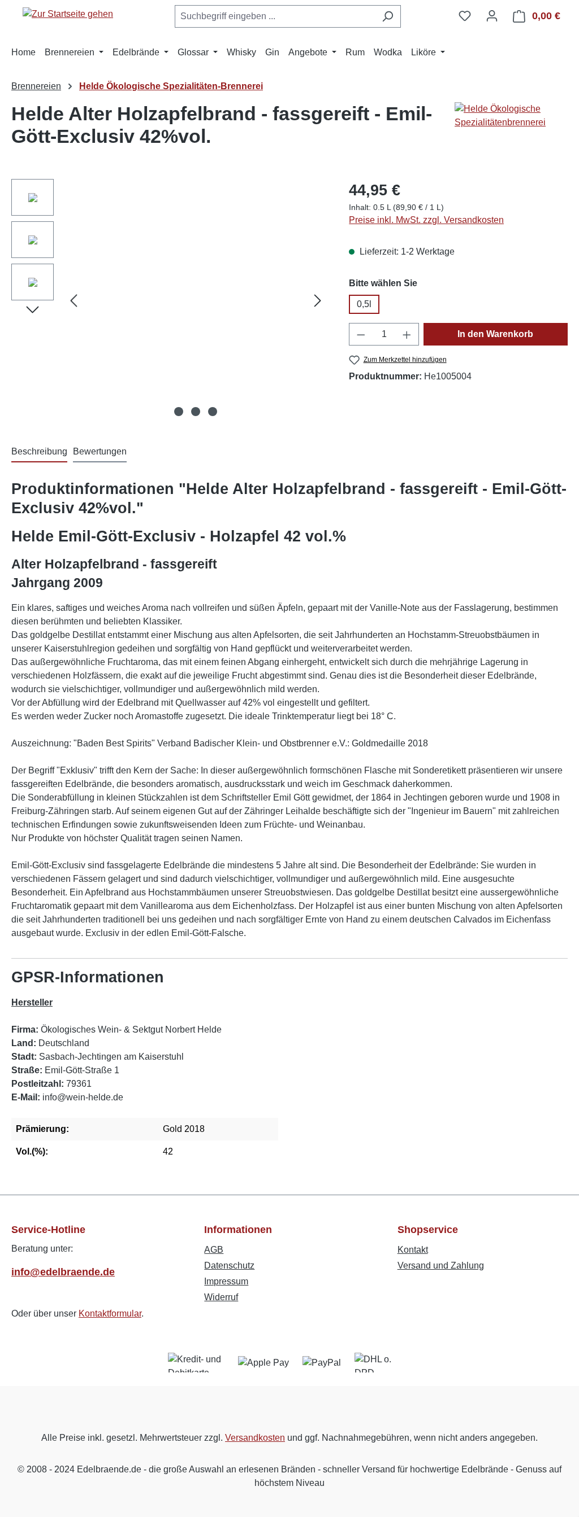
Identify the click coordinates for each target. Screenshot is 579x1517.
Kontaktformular (110, 1313)
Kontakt (412, 1249)
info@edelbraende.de (63, 1272)
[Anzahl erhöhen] (407, 334)
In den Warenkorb (495, 334)
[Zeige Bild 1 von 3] (178, 411)
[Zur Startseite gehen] (67, 14)
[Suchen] (387, 16)
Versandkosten (255, 1437)
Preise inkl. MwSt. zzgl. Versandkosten (426, 220)
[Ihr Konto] (491, 16)
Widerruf (221, 1297)
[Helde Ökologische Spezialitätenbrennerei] (511, 129)
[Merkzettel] (464, 16)
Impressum (226, 1281)
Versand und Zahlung (440, 1265)
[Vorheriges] (73, 300)
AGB (213, 1249)
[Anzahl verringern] (361, 334)
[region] (169, 300)
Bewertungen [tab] (100, 451)
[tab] (39, 452)
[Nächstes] (317, 300)
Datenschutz (229, 1265)
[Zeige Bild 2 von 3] (195, 411)
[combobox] (275, 16)
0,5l (364, 304)
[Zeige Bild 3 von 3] (212, 411)
